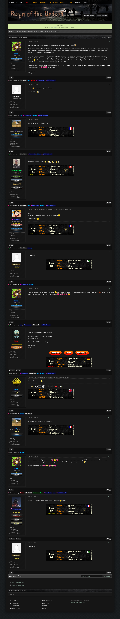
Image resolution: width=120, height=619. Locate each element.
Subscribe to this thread (18, 585)
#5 (109, 209)
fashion (66, 377)
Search (78, 2)
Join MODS (40, 31)
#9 (109, 377)
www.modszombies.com (78, 602)
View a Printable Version (18, 582)
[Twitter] (21, 576)
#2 (109, 84)
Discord (63, 2)
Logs (70, 2)
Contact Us (15, 600)
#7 (109, 288)
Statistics (35, 2)
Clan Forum (32, 31)
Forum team (15, 603)
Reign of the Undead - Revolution (19, 31)
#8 (109, 329)
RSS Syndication (47, 600)
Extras (85, 2)
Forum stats (15, 605)
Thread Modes (106, 37)
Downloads (54, 2)
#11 (109, 456)
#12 (109, 497)
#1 (109, 41)
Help (44, 608)
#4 (109, 158)
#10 (109, 417)
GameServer (44, 2)
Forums (20, 2)
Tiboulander (68, 209)
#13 (109, 543)
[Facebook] (18, 576)
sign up (50, 27)
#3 (109, 119)
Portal (12, 2)
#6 (109, 252)
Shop (26, 2)
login (55, 27)
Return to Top (16, 608)
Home (45, 605)
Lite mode (46, 603)
